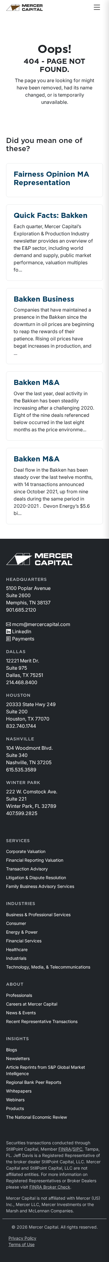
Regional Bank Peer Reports (33, 1082)
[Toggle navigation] (97, 7)
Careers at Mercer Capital (31, 1003)
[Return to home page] (24, 7)
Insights (17, 1039)
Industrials (16, 958)
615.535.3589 (21, 770)
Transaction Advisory (27, 868)
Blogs (11, 1049)
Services (18, 841)
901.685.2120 (21, 610)
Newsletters (18, 1058)
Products (15, 1108)
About (15, 984)
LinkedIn (21, 631)
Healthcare (17, 949)
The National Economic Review (36, 1117)
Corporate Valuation (25, 851)
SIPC (77, 1149)
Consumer (16, 923)
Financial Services (23, 940)
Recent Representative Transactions (42, 1021)
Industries (20, 904)
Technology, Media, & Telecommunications (48, 966)
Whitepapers (18, 1090)
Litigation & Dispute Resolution (36, 877)
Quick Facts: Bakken (51, 215)
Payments (23, 639)
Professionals (19, 995)
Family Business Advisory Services (40, 886)
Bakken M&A (37, 382)
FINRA (64, 1149)
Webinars (15, 1099)
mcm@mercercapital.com (41, 624)
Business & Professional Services (38, 914)
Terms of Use (21, 1244)
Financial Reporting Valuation (34, 860)
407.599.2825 (21, 813)
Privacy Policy (22, 1238)
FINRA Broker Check (49, 1186)
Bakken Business (44, 299)
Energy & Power (22, 932)
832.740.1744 (21, 726)
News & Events (21, 1012)
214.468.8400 (21, 682)
